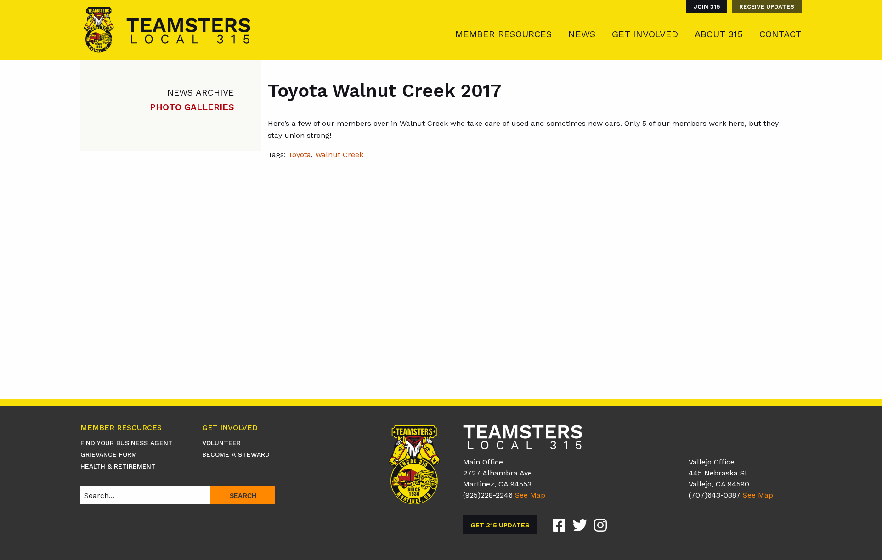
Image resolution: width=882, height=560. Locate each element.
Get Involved (645, 34)
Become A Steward (236, 454)
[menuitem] (704, 6)
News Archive (200, 92)
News (581, 34)
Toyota (299, 154)
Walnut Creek (339, 154)
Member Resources (503, 34)
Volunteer (221, 443)
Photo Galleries (192, 107)
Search (243, 495)
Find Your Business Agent (126, 443)
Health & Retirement (118, 466)
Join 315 (707, 6)
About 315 (719, 34)
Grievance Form (108, 454)
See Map (530, 495)
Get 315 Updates (500, 525)
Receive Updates (766, 6)
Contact (780, 34)
